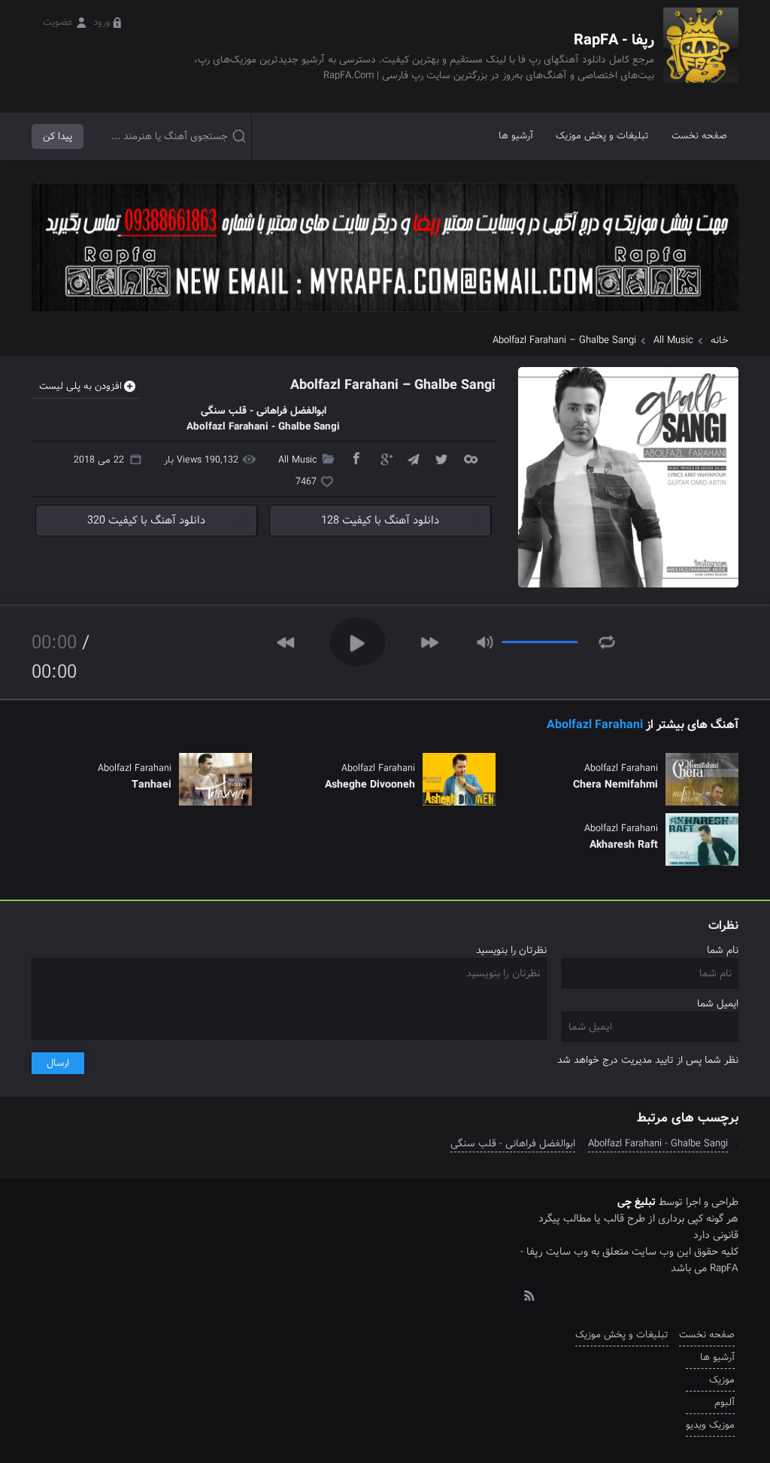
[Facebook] (355, 458)
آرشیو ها (516, 136)
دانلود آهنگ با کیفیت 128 (380, 520)
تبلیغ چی (636, 1202)
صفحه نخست (699, 136)
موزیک (722, 1380)
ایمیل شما (717, 1004)
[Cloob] (469, 458)
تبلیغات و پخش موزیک (602, 136)
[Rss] (528, 1294)
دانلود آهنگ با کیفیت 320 (146, 520)
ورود (102, 22)
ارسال (58, 1063)
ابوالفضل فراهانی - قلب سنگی (512, 1144)
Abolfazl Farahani (595, 724)
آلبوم (724, 1402)
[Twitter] (441, 458)
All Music (673, 340)
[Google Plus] (384, 458)
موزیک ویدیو (710, 1425)
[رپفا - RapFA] (700, 56)
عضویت (58, 22)
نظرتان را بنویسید (511, 950)
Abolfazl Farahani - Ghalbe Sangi (658, 1144)
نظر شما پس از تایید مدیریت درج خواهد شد (647, 1060)
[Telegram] (412, 458)
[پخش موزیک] (385, 317)
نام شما (722, 950)
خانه (720, 340)
